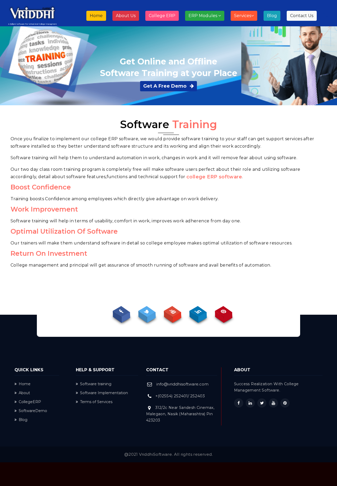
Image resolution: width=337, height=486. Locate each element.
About (24, 392)
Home (98, 15)
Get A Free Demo (165, 86)
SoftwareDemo (33, 410)
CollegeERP (30, 401)
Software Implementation (104, 392)
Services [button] (242, 15)
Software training (95, 384)
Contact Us (301, 15)
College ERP (162, 15)
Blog (272, 15)
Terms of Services (96, 401)
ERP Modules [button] (203, 15)
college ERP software (214, 177)
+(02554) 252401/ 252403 (180, 395)
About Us (126, 15)
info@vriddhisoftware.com (182, 384)
